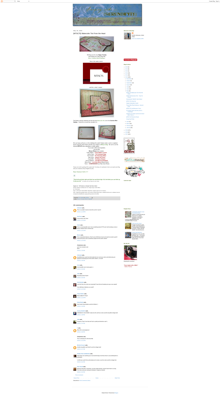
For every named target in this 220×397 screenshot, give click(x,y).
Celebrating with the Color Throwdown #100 (138, 212)
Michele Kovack (81, 345)
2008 (126, 132)
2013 (126, 71)
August (128, 84)
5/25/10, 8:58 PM (81, 332)
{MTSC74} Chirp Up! (131, 101)
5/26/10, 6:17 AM (81, 349)
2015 (126, 67)
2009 (126, 130)
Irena (78, 265)
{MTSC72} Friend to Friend (132, 117)
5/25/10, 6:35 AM (81, 277)
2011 (126, 75)
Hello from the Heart (136, 223)
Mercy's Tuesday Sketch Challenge (84, 199)
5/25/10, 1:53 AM (81, 250)
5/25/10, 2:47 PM (81, 323)
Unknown (79, 208)
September (129, 82)
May (127, 90)
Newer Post (76, 378)
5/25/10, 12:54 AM (81, 240)
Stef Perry (79, 216)
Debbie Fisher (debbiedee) (83, 353)
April (127, 121)
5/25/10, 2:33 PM (81, 306)
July (127, 87)
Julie (78, 273)
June (127, 89)
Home (97, 378)
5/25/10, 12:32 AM (81, 220)
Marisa (78, 235)
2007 (126, 134)
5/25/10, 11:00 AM (81, 289)
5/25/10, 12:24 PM (81, 297)
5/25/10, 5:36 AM (81, 260)
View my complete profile (138, 38)
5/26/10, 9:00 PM (81, 372)
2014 (126, 69)
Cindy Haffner (80, 293)
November (129, 78)
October (128, 80)
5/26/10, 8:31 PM (81, 362)
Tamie (78, 225)
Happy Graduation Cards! (132, 103)
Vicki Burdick (80, 282)
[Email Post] (92, 197)
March (128, 123)
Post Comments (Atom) (85, 380)
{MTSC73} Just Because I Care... (134, 108)
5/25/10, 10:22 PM (81, 340)
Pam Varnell (80, 366)
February (128, 125)
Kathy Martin (80, 302)
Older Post (117, 378)
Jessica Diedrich (81, 311)
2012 (126, 73)
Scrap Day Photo (130, 119)
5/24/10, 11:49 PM (81, 211)
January (128, 127)
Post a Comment (79, 375)
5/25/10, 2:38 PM (81, 314)
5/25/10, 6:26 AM (81, 269)
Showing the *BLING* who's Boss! (134, 99)
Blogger (116, 392)
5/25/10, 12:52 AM (81, 230)
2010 (126, 77)
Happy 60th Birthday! (137, 232)
